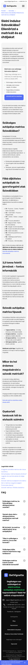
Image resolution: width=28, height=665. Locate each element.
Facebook (10, 611)
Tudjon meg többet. (6, 664)
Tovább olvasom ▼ (14, 659)
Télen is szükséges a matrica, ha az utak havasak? (10, 540)
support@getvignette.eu (10, 1)
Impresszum (14, 625)
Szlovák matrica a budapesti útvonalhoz (13, 481)
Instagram (18, 611)
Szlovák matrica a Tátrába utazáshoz (12, 487)
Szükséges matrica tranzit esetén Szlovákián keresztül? (10, 563)
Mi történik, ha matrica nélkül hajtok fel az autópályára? (11, 529)
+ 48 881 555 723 (23, 1)
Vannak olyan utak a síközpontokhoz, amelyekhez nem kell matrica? (10, 517)
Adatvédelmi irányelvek (14, 629)
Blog (14, 621)
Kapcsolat (14, 644)
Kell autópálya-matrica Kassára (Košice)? (14, 474)
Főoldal (3, 11)
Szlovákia (11, 11)
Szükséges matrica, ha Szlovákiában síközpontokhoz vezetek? (10, 504)
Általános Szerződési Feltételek (14, 634)
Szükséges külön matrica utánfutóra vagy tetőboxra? (11, 551)
